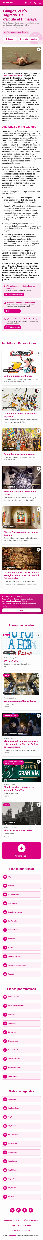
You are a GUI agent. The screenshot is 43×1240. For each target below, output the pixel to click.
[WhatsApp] (12, 1210)
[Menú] (40, 3)
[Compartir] (35, 3)
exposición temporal (13, 76)
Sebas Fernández (27, 28)
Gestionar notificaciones (21, 1225)
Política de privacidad (31, 1220)
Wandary (12, 1236)
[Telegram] (18, 1210)
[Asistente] (26, 3)
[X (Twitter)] (31, 1210)
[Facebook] (24, 1210)
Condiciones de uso (11, 1220)
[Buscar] (30, 3)
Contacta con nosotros (21, 1230)
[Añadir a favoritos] (39, 49)
